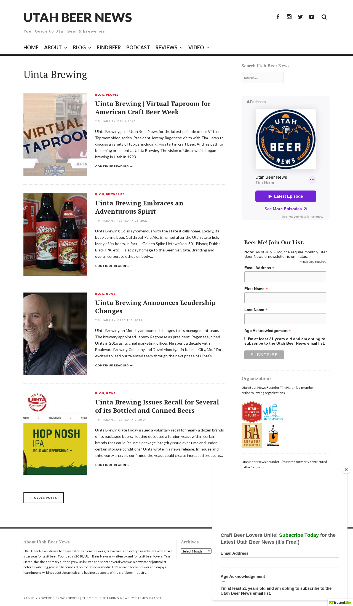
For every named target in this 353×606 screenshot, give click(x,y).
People (112, 94)
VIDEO (196, 47)
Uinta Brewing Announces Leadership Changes (155, 306)
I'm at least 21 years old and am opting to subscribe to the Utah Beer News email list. (284, 341)
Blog (99, 94)
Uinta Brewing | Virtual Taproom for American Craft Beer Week (153, 107)
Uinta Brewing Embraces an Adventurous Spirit (139, 207)
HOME (31, 47)
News (111, 294)
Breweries (115, 194)
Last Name (256, 309)
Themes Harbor (148, 598)
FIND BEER (109, 47)
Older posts (43, 497)
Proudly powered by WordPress (51, 598)
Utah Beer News (77, 17)
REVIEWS (166, 47)
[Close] (346, 469)
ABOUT (53, 47)
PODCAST (138, 47)
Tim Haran (104, 121)
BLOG (79, 47)
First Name (256, 288)
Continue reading (112, 166)
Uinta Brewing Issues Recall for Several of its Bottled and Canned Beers (157, 406)
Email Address (259, 267)
